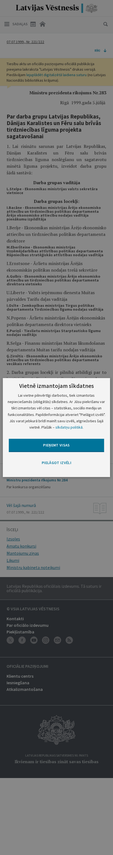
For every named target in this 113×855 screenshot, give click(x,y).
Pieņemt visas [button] (56, 445)
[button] (56, 463)
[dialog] (56, 427)
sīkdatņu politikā (69, 427)
